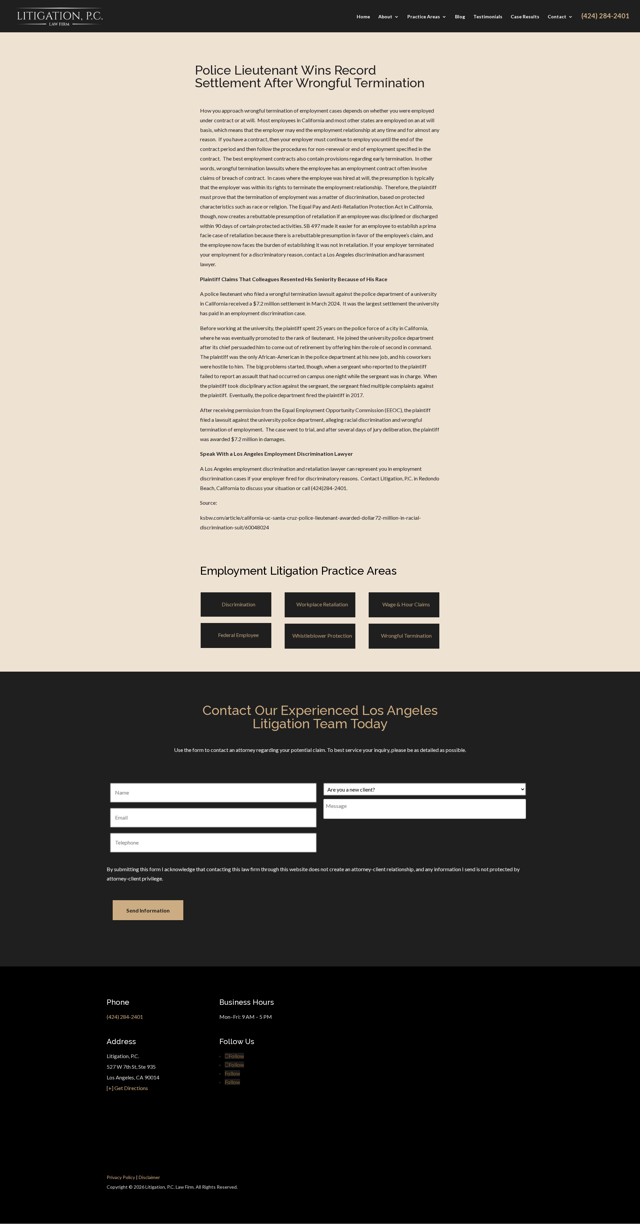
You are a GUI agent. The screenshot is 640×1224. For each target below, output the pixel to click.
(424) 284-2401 (125, 1016)
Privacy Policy (121, 1177)
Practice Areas (423, 16)
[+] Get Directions (127, 1088)
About (385, 16)
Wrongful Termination (406, 635)
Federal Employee (238, 635)
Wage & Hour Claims (406, 604)
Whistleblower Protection (322, 635)
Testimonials (487, 16)
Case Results (525, 16)
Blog (460, 16)
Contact (557, 16)
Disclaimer (149, 1177)
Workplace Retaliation (322, 604)
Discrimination (238, 604)
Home (363, 16)
